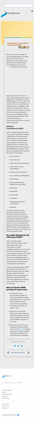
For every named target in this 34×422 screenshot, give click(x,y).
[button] (15, 346)
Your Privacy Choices (8, 415)
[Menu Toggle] (32, 13)
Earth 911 (21, 329)
